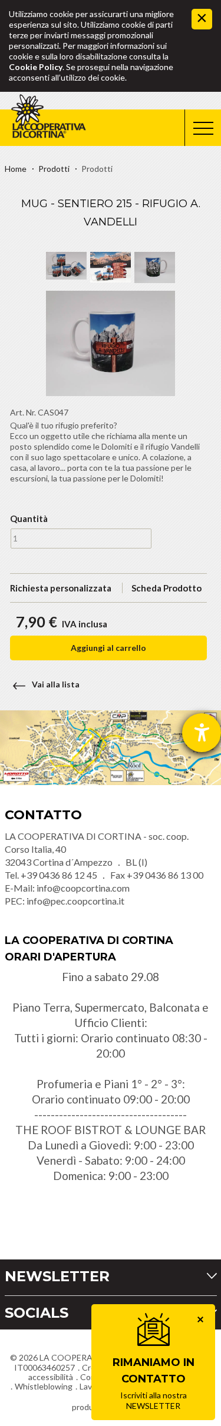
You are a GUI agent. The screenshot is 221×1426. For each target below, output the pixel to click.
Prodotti (54, 169)
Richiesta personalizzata (60, 588)
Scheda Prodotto (166, 588)
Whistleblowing (43, 1386)
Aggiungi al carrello (108, 648)
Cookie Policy (35, 67)
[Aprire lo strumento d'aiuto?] (201, 732)
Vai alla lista (56, 684)
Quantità (27, 518)
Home (16, 169)
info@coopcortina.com (83, 887)
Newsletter (57, 1276)
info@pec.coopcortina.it (75, 900)
